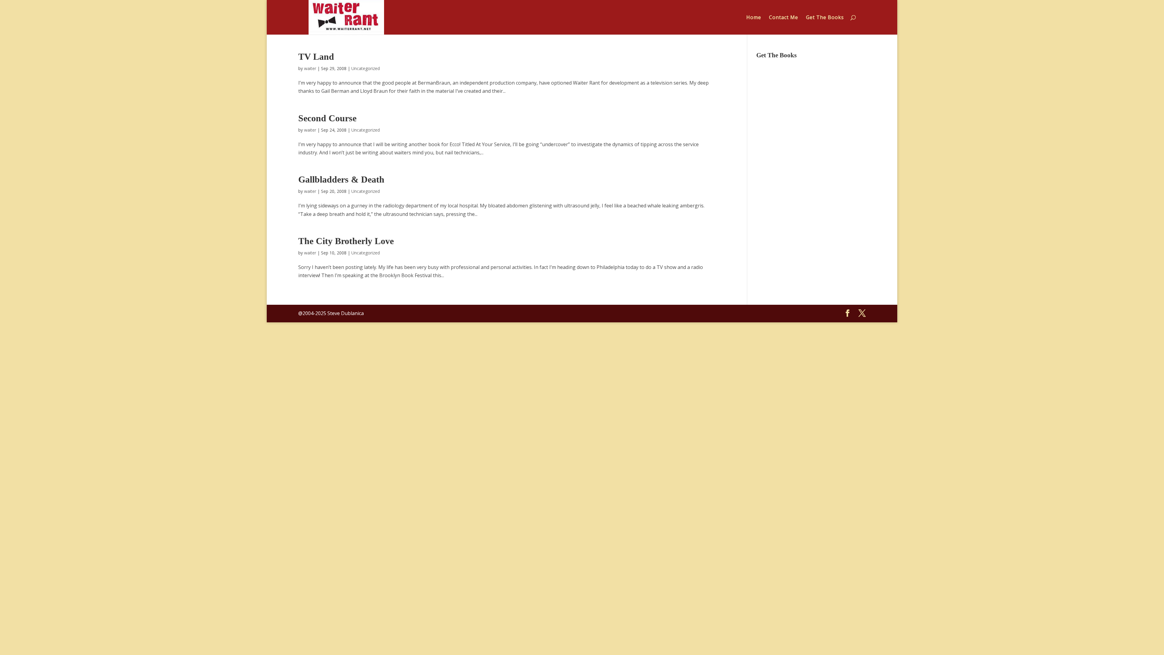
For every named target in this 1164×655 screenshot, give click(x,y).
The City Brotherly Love (346, 241)
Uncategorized (365, 68)
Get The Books (825, 18)
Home (753, 18)
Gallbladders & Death (341, 179)
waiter (310, 68)
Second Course (327, 118)
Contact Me (783, 18)
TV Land (316, 57)
